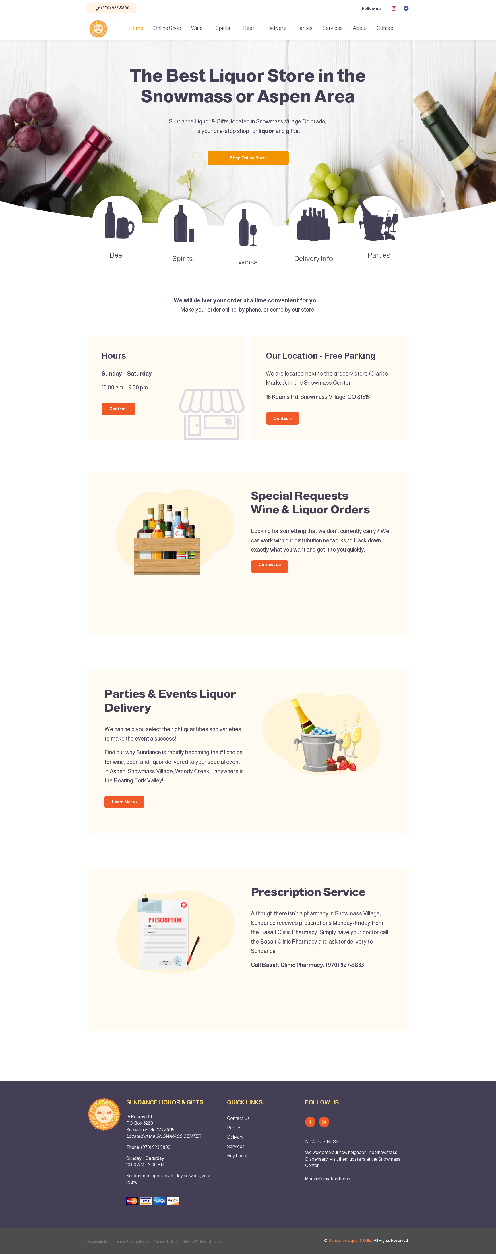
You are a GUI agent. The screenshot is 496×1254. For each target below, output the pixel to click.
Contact (386, 28)
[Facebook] (406, 8)
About (360, 28)
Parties (304, 28)
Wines (248, 262)
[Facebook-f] (310, 1122)
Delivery (276, 28)
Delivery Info (313, 258)
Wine (197, 28)
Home (136, 28)
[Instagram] (393, 8)
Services (333, 28)
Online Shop (167, 28)
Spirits (223, 28)
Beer (248, 28)
